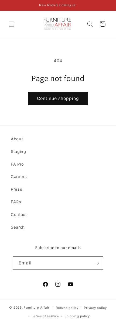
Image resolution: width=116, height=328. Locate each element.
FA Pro (17, 164)
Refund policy (67, 308)
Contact (19, 214)
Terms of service (45, 316)
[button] (11, 24)
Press (16, 189)
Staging (18, 151)
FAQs (16, 202)
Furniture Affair (36, 308)
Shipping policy (77, 316)
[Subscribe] (96, 263)
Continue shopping (58, 98)
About (17, 139)
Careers (19, 176)
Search (18, 227)
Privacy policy (95, 308)
